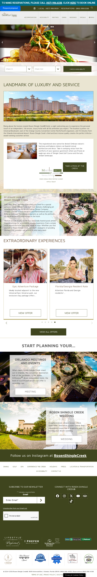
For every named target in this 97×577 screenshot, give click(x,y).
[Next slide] (91, 323)
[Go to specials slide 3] (48, 322)
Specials (83, 17)
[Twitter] (71, 496)
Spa (22, 467)
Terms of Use (36, 575)
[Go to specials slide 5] (54, 322)
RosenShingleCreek (70, 455)
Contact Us (56, 471)
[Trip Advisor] (85, 496)
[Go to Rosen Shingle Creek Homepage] (9, 15)
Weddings (73, 17)
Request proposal (10, 8)
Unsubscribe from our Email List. (15, 508)
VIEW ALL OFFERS (48, 332)
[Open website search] (92, 8)
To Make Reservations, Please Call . (32, 2)
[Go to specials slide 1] (42, 322)
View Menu (25, 313)
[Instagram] (64, 496)
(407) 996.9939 (52, 8)
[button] (2, 40)
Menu (92, 17)
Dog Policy (61, 575)
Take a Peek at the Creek (74, 167)
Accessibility (44, 17)
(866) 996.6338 (82, 8)
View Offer (71, 313)
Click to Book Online (79, 2)
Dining (64, 17)
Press (63, 467)
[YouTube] (78, 496)
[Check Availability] (35, 8)
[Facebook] (57, 496)
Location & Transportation (82, 467)
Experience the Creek (36, 467)
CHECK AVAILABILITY (77, 69)
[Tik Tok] (71, 501)
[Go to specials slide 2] (45, 322)
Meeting (30, 391)
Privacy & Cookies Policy (74, 575)
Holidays (53, 467)
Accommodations (30, 17)
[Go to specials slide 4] (51, 322)
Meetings (55, 17)
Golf (15, 467)
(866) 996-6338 (88, 571)
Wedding (67, 439)
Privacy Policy (49, 575)
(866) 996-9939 (66, 571)
